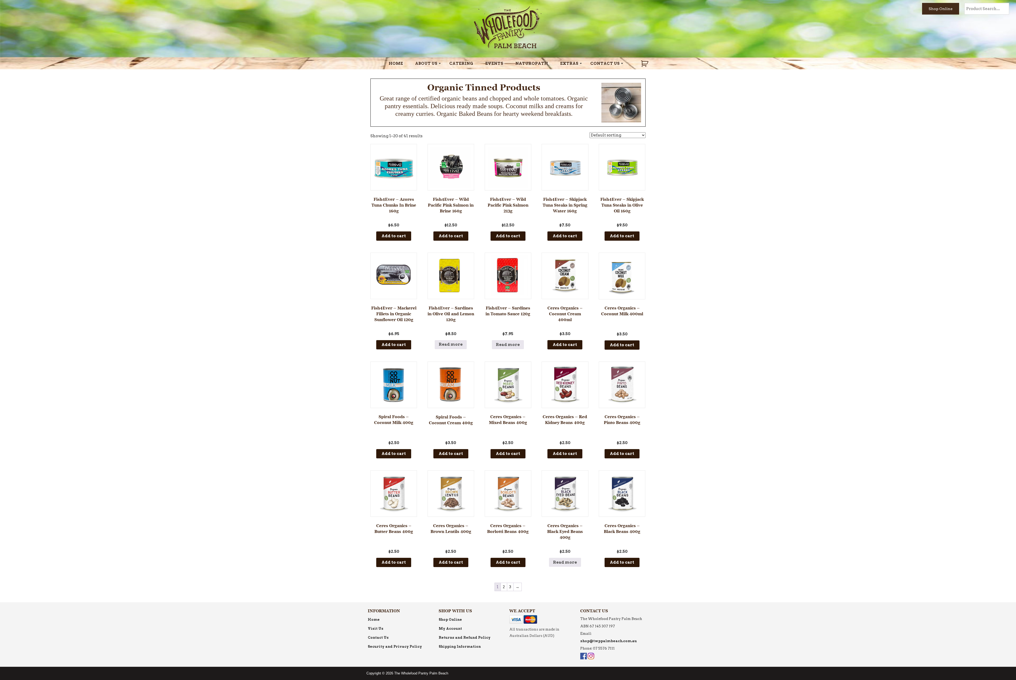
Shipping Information (460, 647)
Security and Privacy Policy (395, 647)
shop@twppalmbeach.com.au (608, 641)
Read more (451, 344)
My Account (450, 629)
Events (494, 63)
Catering (461, 63)
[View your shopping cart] (645, 63)
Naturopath (531, 63)
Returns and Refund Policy (465, 638)
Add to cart (394, 236)
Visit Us (375, 629)
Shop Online (940, 9)
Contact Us (605, 63)
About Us (426, 63)
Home (396, 63)
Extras (569, 63)
